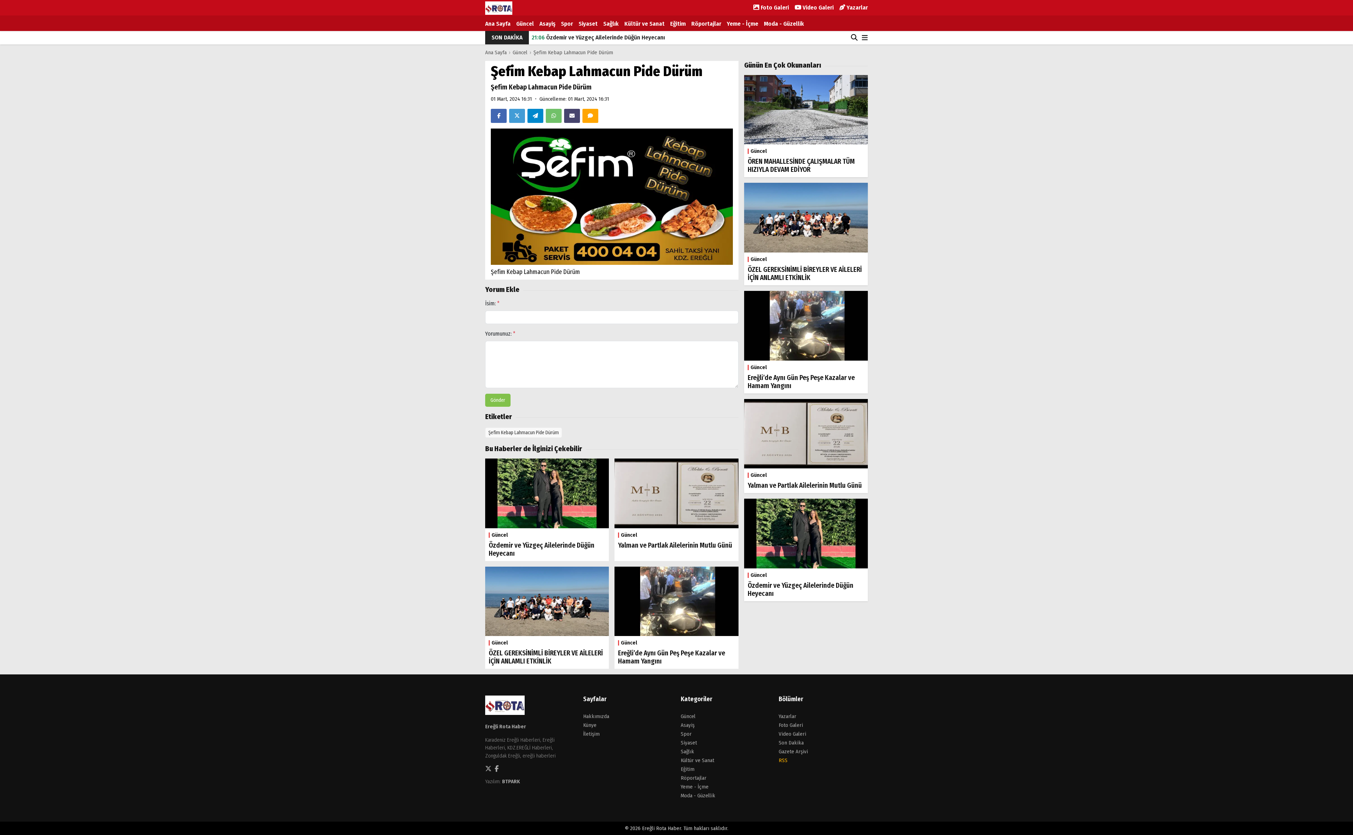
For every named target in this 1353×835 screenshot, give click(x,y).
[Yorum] (590, 116)
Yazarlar (856, 7)
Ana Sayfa (498, 23)
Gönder (497, 400)
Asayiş (547, 23)
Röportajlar (706, 23)
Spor (567, 23)
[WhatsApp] (554, 116)
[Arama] (854, 37)
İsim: (492, 303)
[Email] (572, 116)
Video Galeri (817, 7)
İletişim (591, 734)
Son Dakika (791, 743)
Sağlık (611, 23)
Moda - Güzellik (784, 23)
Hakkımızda (596, 716)
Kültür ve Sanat (644, 23)
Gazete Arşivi (793, 751)
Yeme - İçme (742, 23)
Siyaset (588, 23)
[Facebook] (499, 116)
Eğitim (678, 23)
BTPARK (511, 781)
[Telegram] (535, 116)
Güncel (525, 23)
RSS (783, 760)
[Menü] (865, 38)
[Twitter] (517, 116)
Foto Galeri (774, 7)
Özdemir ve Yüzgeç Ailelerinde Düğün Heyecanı (598, 37)
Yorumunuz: (500, 333)
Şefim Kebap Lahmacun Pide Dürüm (573, 52)
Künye (590, 725)
